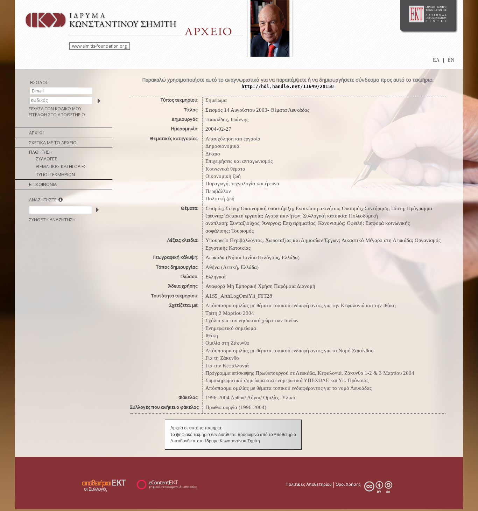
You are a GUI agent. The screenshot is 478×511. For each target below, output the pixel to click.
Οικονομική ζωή (223, 176)
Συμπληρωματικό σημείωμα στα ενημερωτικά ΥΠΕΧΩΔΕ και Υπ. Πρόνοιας (286, 380)
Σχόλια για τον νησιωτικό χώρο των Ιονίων (251, 320)
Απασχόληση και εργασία (232, 138)
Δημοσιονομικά (222, 146)
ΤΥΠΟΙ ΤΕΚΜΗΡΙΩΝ (55, 174)
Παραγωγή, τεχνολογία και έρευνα (242, 183)
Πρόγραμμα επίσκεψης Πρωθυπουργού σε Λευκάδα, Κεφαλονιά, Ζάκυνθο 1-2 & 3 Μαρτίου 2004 (309, 373)
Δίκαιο (212, 154)
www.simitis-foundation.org (99, 46)
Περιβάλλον (218, 191)
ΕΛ (436, 60)
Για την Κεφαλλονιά (227, 365)
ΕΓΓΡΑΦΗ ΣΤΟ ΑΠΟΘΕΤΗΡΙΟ (57, 115)
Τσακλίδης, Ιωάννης (226, 119)
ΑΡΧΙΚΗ (36, 133)
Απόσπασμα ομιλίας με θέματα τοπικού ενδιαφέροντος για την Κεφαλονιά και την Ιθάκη (300, 305)
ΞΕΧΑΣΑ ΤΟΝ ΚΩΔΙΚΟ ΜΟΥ (55, 109)
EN (451, 60)
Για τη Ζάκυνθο (222, 358)
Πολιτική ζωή (219, 198)
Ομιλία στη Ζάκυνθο (227, 343)
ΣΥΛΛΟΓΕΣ (46, 159)
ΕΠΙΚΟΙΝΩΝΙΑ (43, 184)
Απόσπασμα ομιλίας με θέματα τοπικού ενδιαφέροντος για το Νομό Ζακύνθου (289, 350)
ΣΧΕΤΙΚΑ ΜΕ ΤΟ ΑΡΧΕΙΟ (53, 142)
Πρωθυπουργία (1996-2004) (235, 407)
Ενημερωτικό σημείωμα (230, 328)
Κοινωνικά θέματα (225, 169)
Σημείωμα (216, 100)
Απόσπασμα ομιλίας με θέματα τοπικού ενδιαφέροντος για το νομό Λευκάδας (288, 388)
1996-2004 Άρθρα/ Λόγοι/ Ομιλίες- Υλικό (250, 397)
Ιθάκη (211, 335)
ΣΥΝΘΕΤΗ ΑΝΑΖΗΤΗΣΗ (52, 219)
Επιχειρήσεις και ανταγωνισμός (239, 161)
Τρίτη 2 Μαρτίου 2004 (229, 313)
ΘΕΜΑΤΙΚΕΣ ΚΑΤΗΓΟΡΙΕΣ (61, 166)
